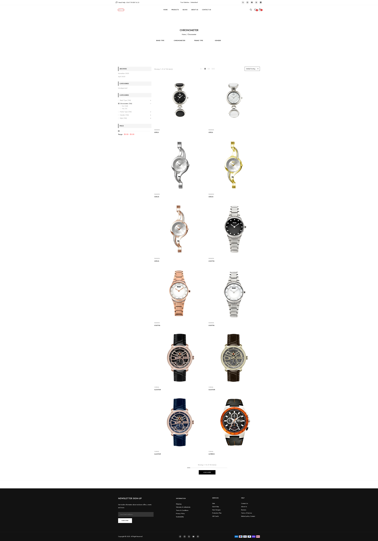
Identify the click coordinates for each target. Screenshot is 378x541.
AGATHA (211, 261)
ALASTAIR (157, 390)
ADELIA (156, 197)
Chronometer (179, 41)
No (123, 106)
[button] (260, 9)
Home (184, 34)
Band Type (160, 41)
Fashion (157, 130)
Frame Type (198, 41)
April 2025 (121, 76)
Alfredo (212, 454)
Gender (218, 41)
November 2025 (123, 73)
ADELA (156, 132)
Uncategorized (122, 88)
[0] (255, 10)
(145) (126, 106)
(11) (126, 109)
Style (121, 118)
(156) (129, 100)
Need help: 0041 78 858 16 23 (128, 2)
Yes (123, 109)
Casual (156, 387)
